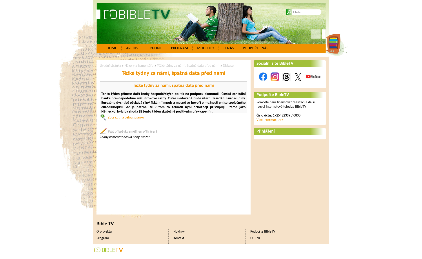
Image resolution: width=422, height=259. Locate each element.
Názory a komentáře (139, 66)
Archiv (132, 48)
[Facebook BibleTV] (263, 83)
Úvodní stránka (110, 66)
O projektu (104, 231)
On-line (155, 48)
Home (112, 48)
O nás (229, 48)
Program (179, 48)
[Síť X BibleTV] (298, 83)
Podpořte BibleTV (272, 95)
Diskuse (228, 66)
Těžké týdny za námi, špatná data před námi (188, 66)
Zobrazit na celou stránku (126, 117)
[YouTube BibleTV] (313, 83)
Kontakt (178, 238)
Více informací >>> (270, 120)
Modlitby (205, 48)
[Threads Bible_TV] (286, 83)
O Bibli (255, 238)
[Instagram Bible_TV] (274, 83)
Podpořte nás (255, 48)
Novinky (179, 231)
